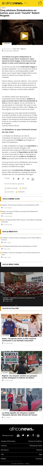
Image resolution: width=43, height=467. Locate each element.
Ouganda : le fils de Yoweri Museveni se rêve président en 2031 (20, 205)
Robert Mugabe (12, 188)
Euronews (39, 459)
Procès (24, 188)
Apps (40, 454)
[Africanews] (14, 3)
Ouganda (5, 335)
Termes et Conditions (35, 441)
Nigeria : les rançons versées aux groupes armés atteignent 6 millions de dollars (19, 377)
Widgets (3, 459)
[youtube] (18, 435)
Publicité (39, 450)
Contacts (4, 446)
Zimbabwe (7, 43)
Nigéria (5, 373)
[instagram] (38, 435)
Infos (4, 8)
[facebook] (33, 435)
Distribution (5, 450)
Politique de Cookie (36, 446)
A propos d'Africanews (8, 441)
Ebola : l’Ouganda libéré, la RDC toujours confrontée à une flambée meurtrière (19, 340)
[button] (24, 36)
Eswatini (5, 410)
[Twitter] (23, 435)
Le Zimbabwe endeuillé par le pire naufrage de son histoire (19, 246)
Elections (10, 192)
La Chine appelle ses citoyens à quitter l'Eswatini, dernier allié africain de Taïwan (19, 414)
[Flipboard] (28, 435)
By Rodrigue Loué (7, 49)
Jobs (2, 454)
